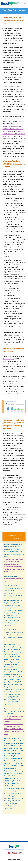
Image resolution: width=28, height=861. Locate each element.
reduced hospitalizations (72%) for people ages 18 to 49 (13, 133)
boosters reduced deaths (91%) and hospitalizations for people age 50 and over (12, 128)
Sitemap (10, 859)
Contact (14, 859)
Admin (18, 859)
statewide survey (8, 359)
